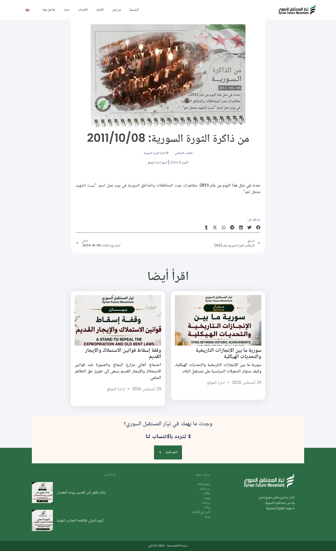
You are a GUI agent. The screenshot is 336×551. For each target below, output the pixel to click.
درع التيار (204, 489)
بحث (66, 9)
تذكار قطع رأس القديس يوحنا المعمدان (81, 492)
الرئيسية (134, 9)
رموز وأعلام (203, 484)
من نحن (116, 9)
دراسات (206, 503)
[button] (258, 227)
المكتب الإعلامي (183, 153)
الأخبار (99, 9)
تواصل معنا (48, 9)
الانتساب (83, 9)
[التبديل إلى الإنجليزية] (27, 10)
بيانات (207, 507)
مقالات (206, 493)
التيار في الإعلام (201, 512)
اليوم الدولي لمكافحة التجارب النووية (80, 520)
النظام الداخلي (156, 545)
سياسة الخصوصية (177, 545)
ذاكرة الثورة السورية (155, 153)
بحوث (207, 498)
